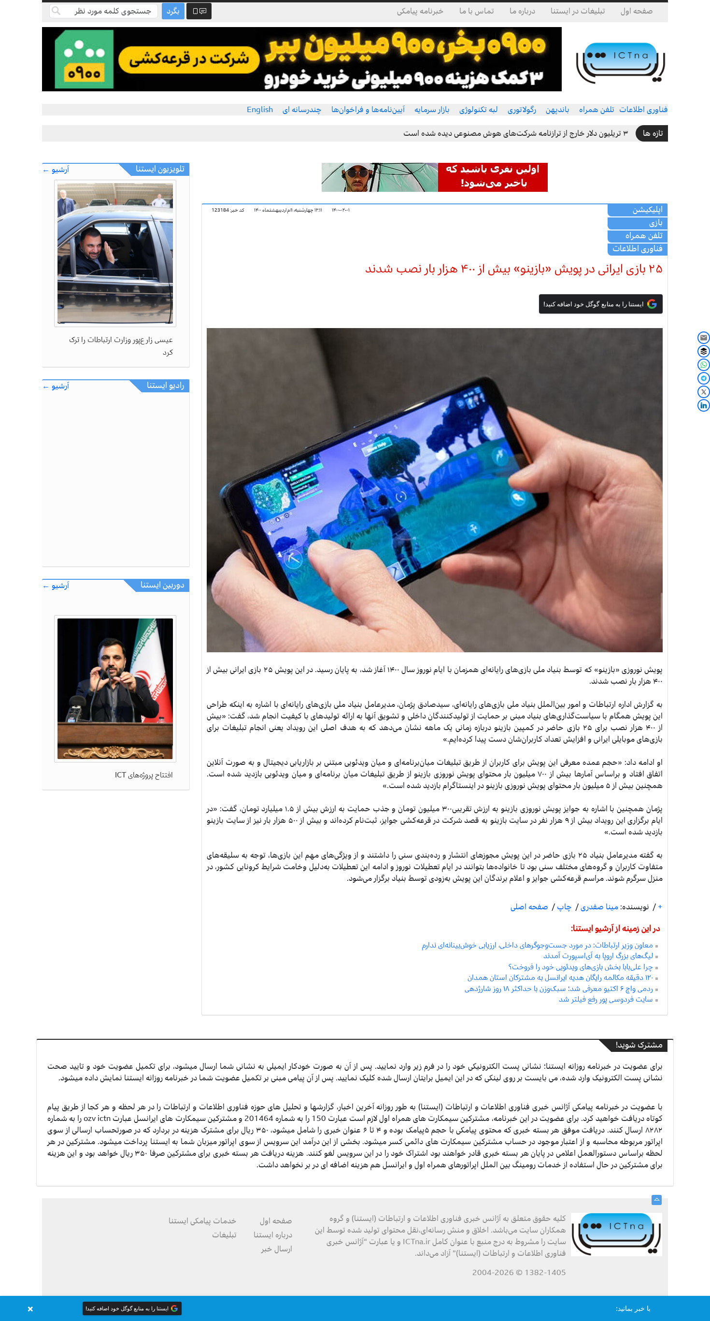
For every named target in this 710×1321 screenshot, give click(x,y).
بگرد (173, 11)
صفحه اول (637, 11)
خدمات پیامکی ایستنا (203, 1221)
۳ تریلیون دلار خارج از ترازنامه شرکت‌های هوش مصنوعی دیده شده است (515, 133)
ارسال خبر (276, 1249)
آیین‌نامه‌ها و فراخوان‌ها (368, 109)
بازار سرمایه (432, 109)
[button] (355, 1308)
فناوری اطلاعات (643, 109)
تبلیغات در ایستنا (578, 11)
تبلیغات (224, 1235)
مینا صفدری (598, 907)
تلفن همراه (596, 109)
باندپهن (557, 109)
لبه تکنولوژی (478, 109)
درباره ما (522, 11)
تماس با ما (476, 11)
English (260, 109)
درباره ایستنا (273, 1235)
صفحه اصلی (529, 907)
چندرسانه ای (302, 109)
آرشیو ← (55, 170)
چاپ (563, 907)
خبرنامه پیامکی (420, 11)
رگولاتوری (522, 109)
